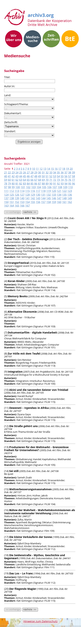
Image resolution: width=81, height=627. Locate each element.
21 (5, 172)
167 (27, 205)
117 (38, 191)
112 (11, 191)
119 (48, 191)
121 (59, 191)
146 (54, 198)
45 (24, 176)
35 (58, 172)
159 (54, 202)
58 (73, 176)
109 (65, 187)
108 (60, 187)
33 (50, 172)
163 (6, 205)
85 (32, 183)
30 (39, 172)
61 (13, 180)
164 (11, 205)
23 (13, 172)
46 (28, 176)
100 (17, 187)
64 (24, 180)
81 (16, 183)
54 (58, 176)
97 (5, 187)
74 (62, 180)
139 (17, 198)
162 (69, 202)
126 (17, 194)
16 (56, 168)
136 (69, 194)
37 (65, 172)
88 (43, 183)
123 (69, 191)
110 (70, 187)
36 (62, 172)
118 (43, 191)
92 (58, 183)
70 (47, 180)
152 (17, 202)
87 (39, 183)
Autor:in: (9, 86)
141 (27, 198)
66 (32, 180)
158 (48, 202)
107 (54, 187)
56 (65, 176)
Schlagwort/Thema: (16, 104)
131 (43, 194)
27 (28, 172)
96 (73, 183)
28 (32, 172)
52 (50, 176)
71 (50, 180)
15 (52, 168)
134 (59, 194)
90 (50, 183)
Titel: (7, 77)
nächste (29, 212)
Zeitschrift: (11, 122)
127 (22, 194)
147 (59, 198)
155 (33, 202)
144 (43, 198)
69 (43, 180)
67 (35, 180)
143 (38, 198)
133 (54, 194)
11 (37, 168)
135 (64, 194)
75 (65, 180)
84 (28, 183)
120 (54, 191)
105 (44, 187)
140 (22, 198)
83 (24, 183)
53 (54, 176)
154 (27, 202)
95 (69, 183)
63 (20, 180)
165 (17, 205)
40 (5, 176)
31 (43, 172)
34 (54, 172)
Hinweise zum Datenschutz (40, 621)
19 (67, 168)
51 (47, 176)
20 (71, 168)
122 (64, 191)
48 (35, 176)
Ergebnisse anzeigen (29, 141)
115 (27, 191)
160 (59, 202)
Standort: (10, 131)
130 (38, 194)
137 (6, 198)
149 (69, 198)
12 (41, 168)
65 (28, 180)
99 (13, 187)
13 (44, 168)
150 (6, 202)
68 (39, 180)
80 (13, 183)
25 (20, 172)
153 (22, 202)
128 (27, 194)
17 (59, 168)
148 (64, 198)
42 (13, 176)
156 (38, 202)
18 (63, 168)
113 (17, 191)
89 (47, 183)
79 (9, 183)
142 (33, 198)
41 (9, 176)
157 (43, 202)
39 (73, 172)
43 (16, 176)
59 (5, 180)
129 (33, 194)
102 (28, 187)
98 (9, 187)
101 (23, 187)
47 (32, 176)
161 (64, 202)
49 (39, 176)
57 (69, 176)
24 (16, 172)
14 (48, 168)
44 (20, 176)
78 (5, 183)
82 (20, 183)
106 (49, 187)
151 (11, 202)
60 (9, 180)
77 (73, 180)
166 (22, 205)
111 (6, 191)
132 (48, 194)
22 (9, 172)
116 (33, 191)
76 (69, 180)
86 (35, 183)
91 (54, 183)
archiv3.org (41, 14)
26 (24, 172)
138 (11, 198)
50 (43, 176)
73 (58, 180)
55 (62, 176)
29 (35, 172)
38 (69, 172)
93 (62, 183)
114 (22, 191)
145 (48, 198)
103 (33, 187)
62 (16, 180)
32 (47, 172)
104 (39, 187)
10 (33, 168)
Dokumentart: (12, 113)
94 (65, 183)
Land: (7, 95)
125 (11, 194)
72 (54, 180)
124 (6, 194)
